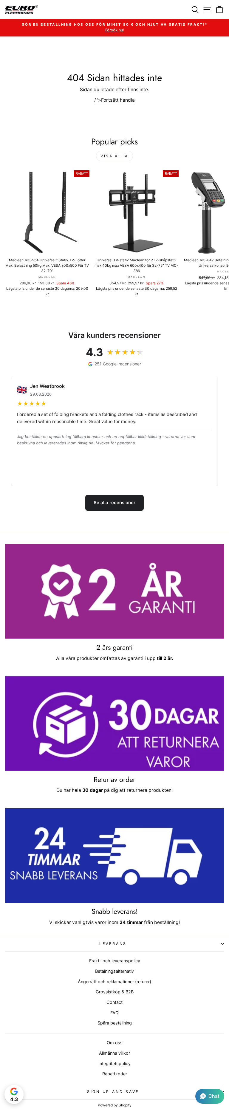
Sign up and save (113, 1091)
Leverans (113, 943)
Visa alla (114, 156)
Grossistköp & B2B (115, 991)
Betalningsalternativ (114, 971)
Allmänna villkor (114, 1053)
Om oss (115, 1042)
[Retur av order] (114, 723)
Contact (114, 1002)
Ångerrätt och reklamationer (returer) (114, 981)
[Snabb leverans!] (114, 855)
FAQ (114, 1012)
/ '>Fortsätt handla (114, 100)
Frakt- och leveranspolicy (114, 960)
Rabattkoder (114, 1073)
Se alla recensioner (114, 502)
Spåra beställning (115, 1022)
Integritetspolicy (114, 1063)
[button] (209, 1096)
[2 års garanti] (114, 591)
